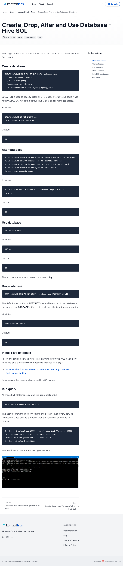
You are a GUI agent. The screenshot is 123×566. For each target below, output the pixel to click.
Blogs (12, 12)
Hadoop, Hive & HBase (26, 12)
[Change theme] (101, 4)
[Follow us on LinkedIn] (3, 537)
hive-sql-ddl (30, 37)
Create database (98, 60)
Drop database (98, 71)
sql (40, 37)
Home (4, 12)
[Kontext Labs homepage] (14, 4)
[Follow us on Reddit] (7, 537)
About (41, 4)
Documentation (70, 530)
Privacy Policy (69, 545)
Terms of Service (71, 540)
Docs (34, 4)
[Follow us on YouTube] (12, 537)
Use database (97, 67)
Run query (96, 77)
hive (20, 37)
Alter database (98, 64)
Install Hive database (100, 74)
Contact (50, 4)
